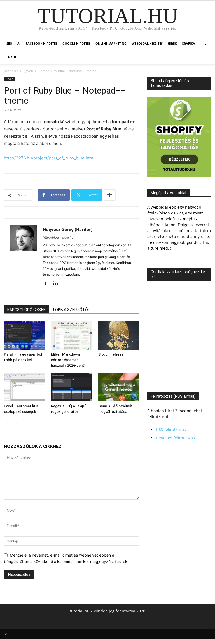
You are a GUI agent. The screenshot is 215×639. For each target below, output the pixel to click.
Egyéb (11, 57)
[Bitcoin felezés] (118, 335)
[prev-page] (7, 422)
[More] (110, 195)
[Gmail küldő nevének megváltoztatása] (118, 387)
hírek (172, 43)
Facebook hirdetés (41, 43)
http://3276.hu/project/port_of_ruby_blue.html (49, 158)
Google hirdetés (76, 43)
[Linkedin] (57, 283)
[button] (204, 43)
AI (19, 43)
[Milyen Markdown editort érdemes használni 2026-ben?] (71, 335)
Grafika (188, 43)
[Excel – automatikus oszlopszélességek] (24, 387)
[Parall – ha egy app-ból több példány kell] (24, 335)
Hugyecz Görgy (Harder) (67, 229)
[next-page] (16, 422)
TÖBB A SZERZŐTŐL (71, 309)
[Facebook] (47, 283)
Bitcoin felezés (110, 354)
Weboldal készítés (147, 43)
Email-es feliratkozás (175, 437)
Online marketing (111, 43)
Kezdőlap (11, 70)
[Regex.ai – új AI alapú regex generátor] (71, 387)
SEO (9, 43)
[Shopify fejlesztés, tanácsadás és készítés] (179, 175)
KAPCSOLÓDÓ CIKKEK (26, 309)
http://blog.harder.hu (58, 237)
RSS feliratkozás (171, 429)
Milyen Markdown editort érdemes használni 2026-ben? (68, 360)
